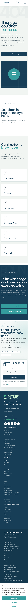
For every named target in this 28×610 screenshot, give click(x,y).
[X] (12, 423)
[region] (14, 596)
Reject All (14, 606)
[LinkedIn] (5, 423)
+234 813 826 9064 (9, 419)
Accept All (14, 598)
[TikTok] (15, 423)
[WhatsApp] (18, 423)
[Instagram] (8, 423)
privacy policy (10, 384)
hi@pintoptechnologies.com (11, 418)
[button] (25, 3)
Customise (14, 602)
